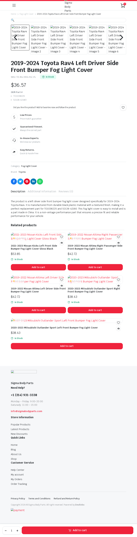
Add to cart (80, 530)
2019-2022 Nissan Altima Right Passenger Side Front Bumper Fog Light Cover (95, 247)
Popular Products (20, 424)
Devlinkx (79, 504)
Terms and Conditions (39, 498)
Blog (13, 449)
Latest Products (20, 429)
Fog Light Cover (27, 14)
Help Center (17, 469)
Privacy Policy (18, 498)
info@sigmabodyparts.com (26, 411)
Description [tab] (18, 191)
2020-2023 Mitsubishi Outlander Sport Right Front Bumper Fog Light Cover (94, 290)
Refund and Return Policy (67, 498)
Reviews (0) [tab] (66, 191)
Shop (14, 458)
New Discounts (19, 433)
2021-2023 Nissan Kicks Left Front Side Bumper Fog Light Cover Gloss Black (34, 247)
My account (17, 474)
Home (13, 14)
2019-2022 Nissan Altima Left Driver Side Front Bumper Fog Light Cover (38, 290)
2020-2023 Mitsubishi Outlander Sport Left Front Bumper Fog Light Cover (54, 327)
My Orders (16, 479)
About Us (16, 454)
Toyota (22, 171)
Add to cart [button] (38, 267)
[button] (12, 20)
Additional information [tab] (42, 191)
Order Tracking (19, 483)
